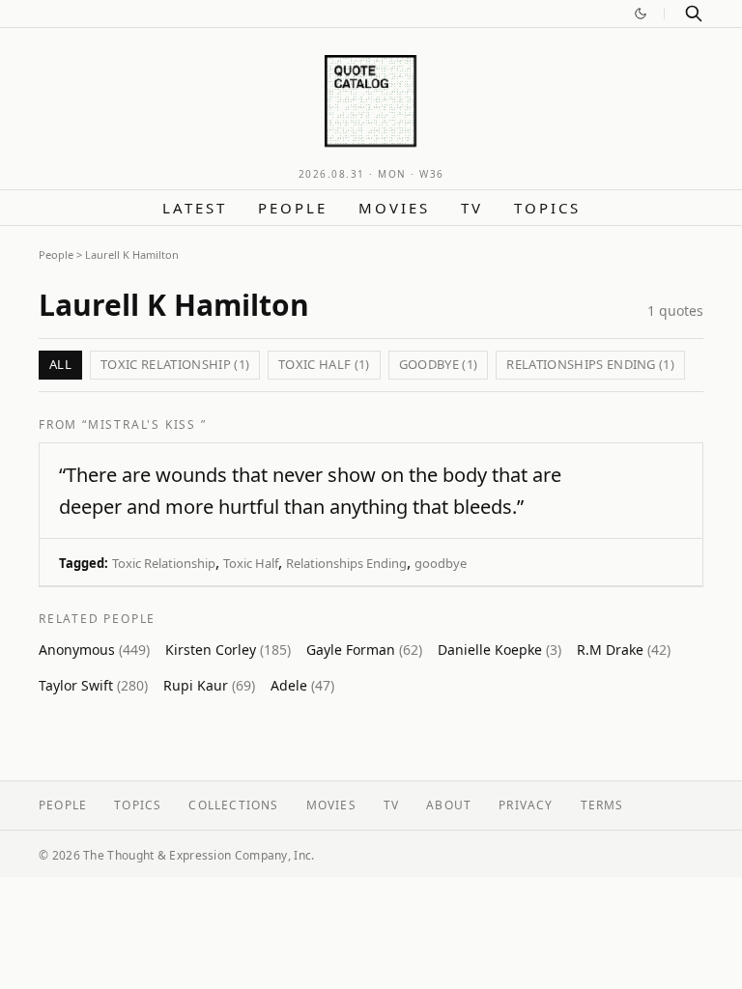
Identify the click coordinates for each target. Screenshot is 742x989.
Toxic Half (250, 563)
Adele (302, 685)
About (448, 805)
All (60, 364)
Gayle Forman (364, 649)
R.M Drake (624, 649)
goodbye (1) (438, 364)
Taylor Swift (93, 685)
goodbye (440, 563)
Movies (394, 207)
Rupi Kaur (209, 685)
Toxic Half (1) (324, 364)
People (293, 207)
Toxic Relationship (163, 563)
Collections (233, 805)
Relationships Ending (346, 563)
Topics (547, 207)
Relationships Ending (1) (590, 364)
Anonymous (94, 649)
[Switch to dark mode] (640, 13)
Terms (602, 805)
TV (472, 207)
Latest (194, 207)
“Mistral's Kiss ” (144, 424)
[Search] (693, 13)
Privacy (526, 805)
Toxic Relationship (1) (174, 364)
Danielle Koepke (499, 649)
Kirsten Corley (228, 649)
